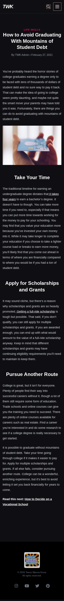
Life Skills (32, 29)
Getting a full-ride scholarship (35, 311)
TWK (8, 6)
